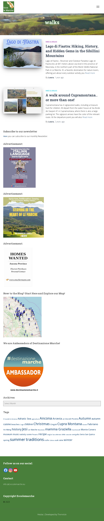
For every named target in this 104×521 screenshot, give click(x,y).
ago (59, 77)
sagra (49, 434)
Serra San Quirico (87, 434)
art (64, 419)
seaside (68, 434)
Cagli (22, 424)
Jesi (24, 429)
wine (61, 440)
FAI (4, 430)
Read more (90, 73)
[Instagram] (10, 470)
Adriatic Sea (24, 418)
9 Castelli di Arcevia (10, 419)
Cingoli (53, 424)
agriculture (35, 419)
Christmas (42, 424)
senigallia (75, 434)
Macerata (41, 430)
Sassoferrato (56, 434)
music (16, 434)
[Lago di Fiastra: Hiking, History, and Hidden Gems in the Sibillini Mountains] (22, 53)
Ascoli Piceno (71, 418)
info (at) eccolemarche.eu (14, 484)
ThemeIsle (62, 514)
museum (7, 434)
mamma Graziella (58, 429)
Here (5, 136)
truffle (46, 440)
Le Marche (32, 429)
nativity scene (26, 434)
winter (68, 440)
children (28, 424)
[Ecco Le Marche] (9, 6)
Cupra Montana (69, 424)
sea (63, 434)
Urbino (52, 440)
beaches (15, 424)
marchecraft (76, 430)
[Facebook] (6, 470)
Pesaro (35, 434)
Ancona (46, 418)
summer (17, 439)
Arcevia (57, 418)
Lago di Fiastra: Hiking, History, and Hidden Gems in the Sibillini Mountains (73, 51)
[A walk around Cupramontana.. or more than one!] (22, 100)
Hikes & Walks (51, 42)
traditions (35, 439)
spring (6, 440)
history (17, 429)
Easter (84, 424)
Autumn (85, 418)
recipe (42, 434)
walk (57, 440)
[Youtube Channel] (15, 470)
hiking (8, 429)
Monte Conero (88, 429)
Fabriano (92, 424)
